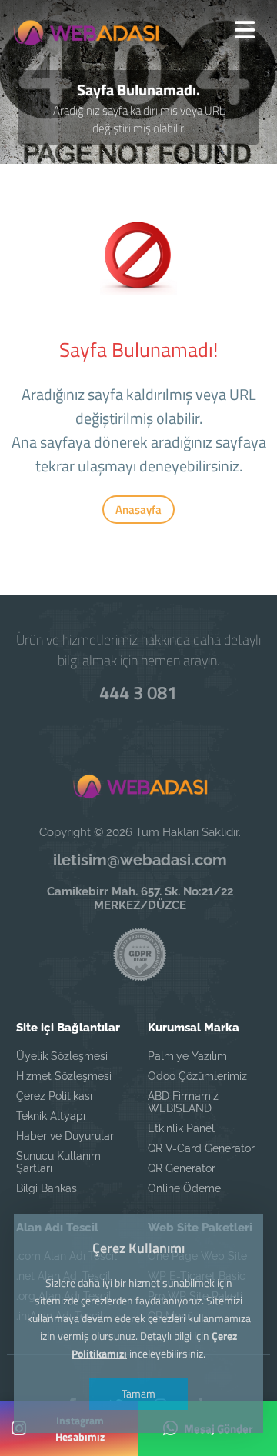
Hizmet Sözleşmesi (64, 1076)
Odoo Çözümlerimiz (197, 1076)
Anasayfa (138, 509)
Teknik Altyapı (50, 1116)
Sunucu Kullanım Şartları (58, 1162)
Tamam (138, 1393)
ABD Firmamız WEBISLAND (183, 1102)
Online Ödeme (184, 1188)
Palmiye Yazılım (187, 1056)
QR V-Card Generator (201, 1148)
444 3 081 (138, 692)
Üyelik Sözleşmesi (62, 1056)
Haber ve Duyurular (65, 1136)
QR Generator (181, 1168)
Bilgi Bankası (47, 1188)
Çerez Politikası (54, 1096)
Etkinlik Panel (181, 1128)
